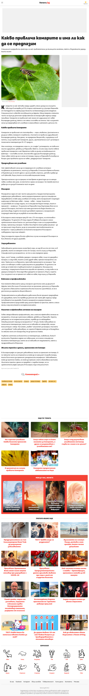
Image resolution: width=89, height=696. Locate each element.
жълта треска (18, 381)
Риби (81, 673)
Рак (52, 659)
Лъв (67, 659)
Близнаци (37, 659)
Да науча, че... (52, 381)
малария (26, 381)
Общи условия (36, 681)
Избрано (4, 384)
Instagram (26, 681)
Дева (81, 659)
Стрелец (37, 673)
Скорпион (22, 673)
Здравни (44, 381)
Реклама (76, 681)
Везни (7, 673)
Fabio (9, 101)
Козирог (51, 673)
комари (10, 384)
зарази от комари (35, 381)
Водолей (66, 673)
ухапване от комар (7, 381)
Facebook (19, 681)
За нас (12, 681)
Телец (22, 659)
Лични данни (59, 681)
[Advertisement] (44, 19)
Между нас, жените (44, 478)
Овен (7, 659)
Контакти (68, 681)
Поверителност (48, 681)
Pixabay (13, 101)
